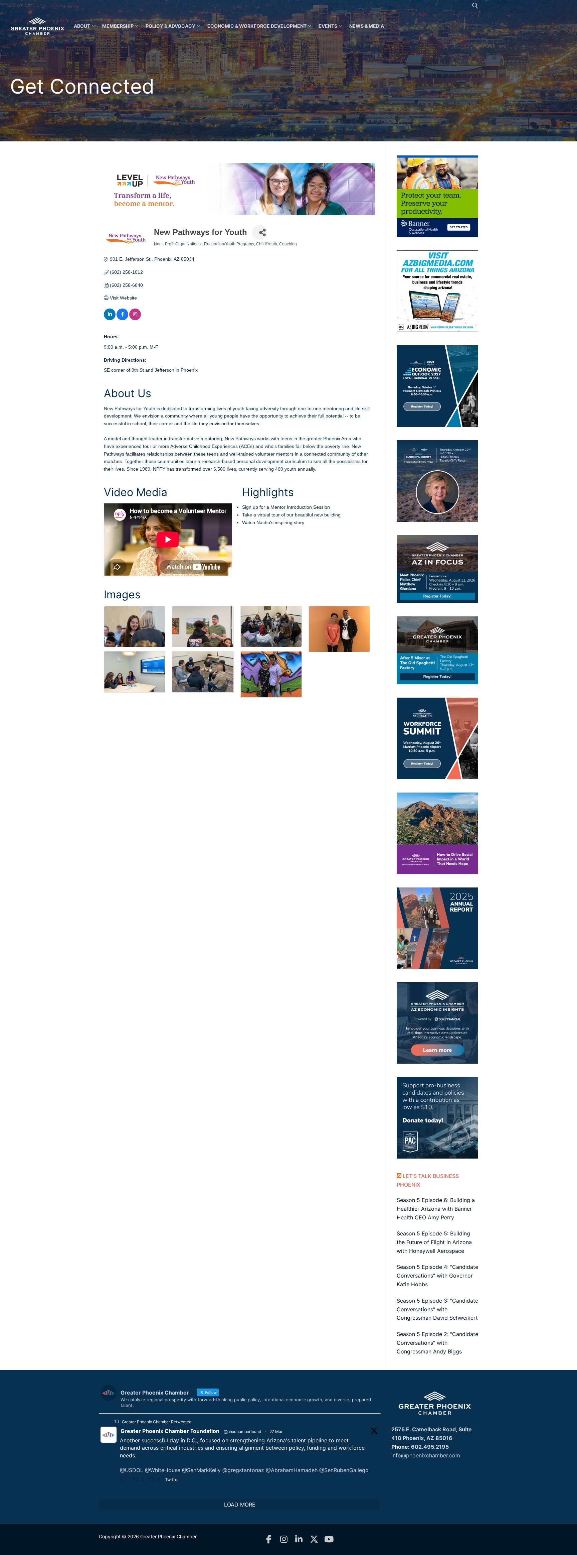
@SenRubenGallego (344, 1470)
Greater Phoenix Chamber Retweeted (156, 1421)
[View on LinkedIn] (110, 318)
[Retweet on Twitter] (117, 1421)
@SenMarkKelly (201, 1470)
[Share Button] (259, 232)
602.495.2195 (430, 1446)
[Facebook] (268, 1539)
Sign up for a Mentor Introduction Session (286, 507)
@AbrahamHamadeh (292, 1470)
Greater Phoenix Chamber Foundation (170, 1431)
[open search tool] (475, 6)
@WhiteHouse (162, 1470)
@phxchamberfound (242, 1431)
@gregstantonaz (243, 1470)
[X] (314, 1539)
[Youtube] (329, 1539)
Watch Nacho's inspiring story (273, 522)
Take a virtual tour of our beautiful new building (291, 514)
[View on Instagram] (135, 318)
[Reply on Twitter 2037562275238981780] (124, 1480)
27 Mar (275, 1431)
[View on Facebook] (122, 318)
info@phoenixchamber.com (425, 1455)
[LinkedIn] (299, 1539)
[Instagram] (284, 1539)
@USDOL (131, 1470)
